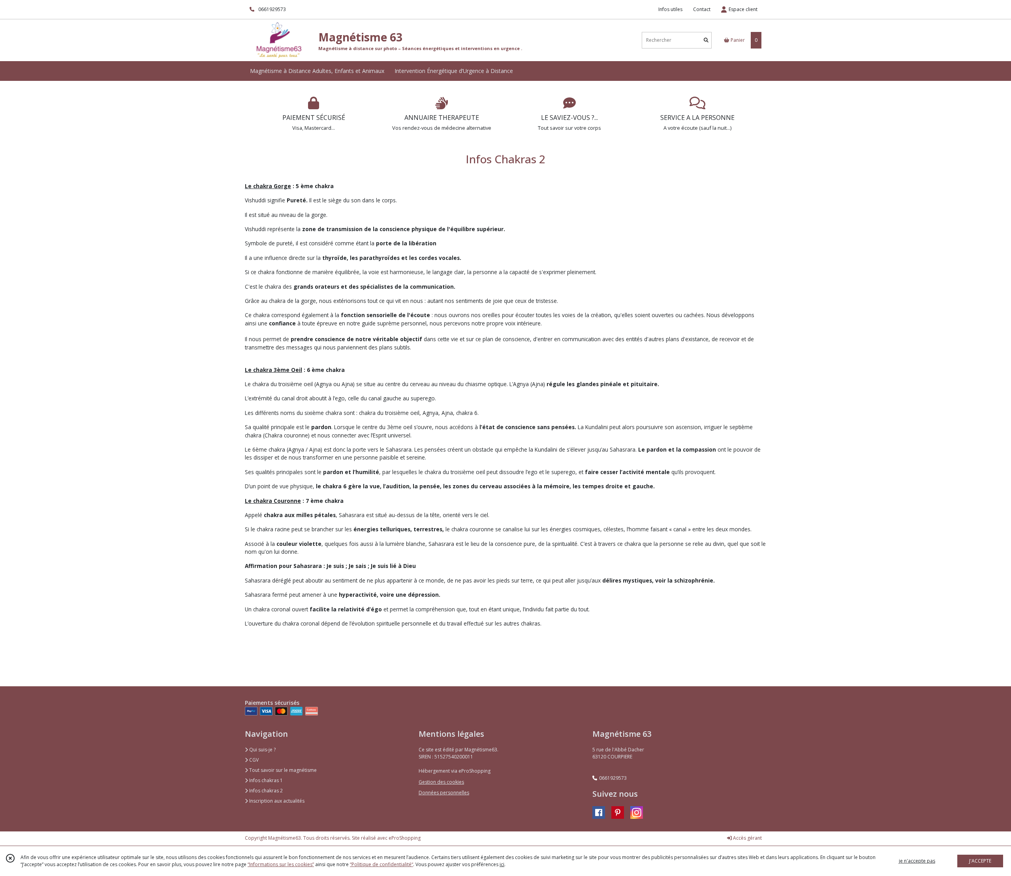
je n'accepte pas (917, 860)
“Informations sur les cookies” (281, 864)
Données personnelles (444, 792)
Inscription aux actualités (276, 801)
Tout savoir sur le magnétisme (282, 770)
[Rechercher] (706, 40)
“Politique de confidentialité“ (381, 864)
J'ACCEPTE (980, 860)
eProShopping (405, 838)
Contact (701, 9)
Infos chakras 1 (265, 780)
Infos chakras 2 (265, 790)
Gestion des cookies (441, 782)
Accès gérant (747, 838)
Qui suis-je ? (262, 749)
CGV (253, 759)
